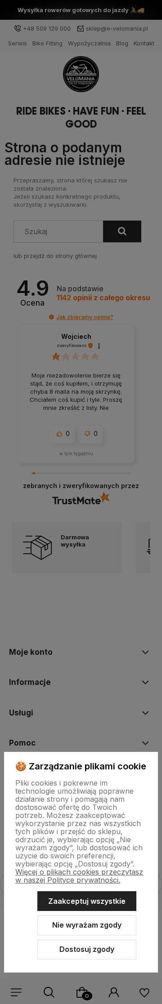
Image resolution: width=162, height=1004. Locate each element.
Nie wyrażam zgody (87, 924)
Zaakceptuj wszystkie (87, 901)
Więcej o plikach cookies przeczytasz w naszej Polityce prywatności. (79, 875)
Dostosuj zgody (86, 949)
